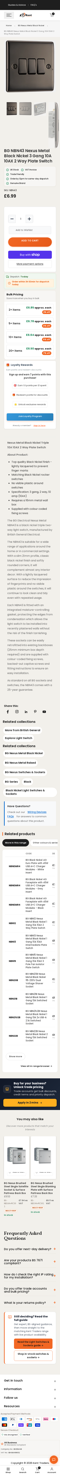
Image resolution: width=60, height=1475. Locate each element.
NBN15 (12, 961)
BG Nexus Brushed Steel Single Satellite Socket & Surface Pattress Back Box (16, 1188)
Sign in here (40, 425)
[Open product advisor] (54, 1460)
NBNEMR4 (14, 866)
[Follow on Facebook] (8, 712)
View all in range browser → (36, 1066)
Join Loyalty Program (30, 416)
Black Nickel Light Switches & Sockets (25, 792)
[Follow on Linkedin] (26, 712)
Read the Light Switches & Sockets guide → (33, 1343)
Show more (15, 1056)
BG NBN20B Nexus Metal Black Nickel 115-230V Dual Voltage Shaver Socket (36, 980)
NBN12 (12, 923)
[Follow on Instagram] (16, 711)
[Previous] (7, 69)
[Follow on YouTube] (44, 712)
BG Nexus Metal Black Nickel (31, 25)
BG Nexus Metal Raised (20, 763)
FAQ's (34, 4)
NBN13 (12, 941)
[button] (30, 66)
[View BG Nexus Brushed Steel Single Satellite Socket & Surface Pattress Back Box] (16, 1157)
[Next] (52, 69)
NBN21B (13, 998)
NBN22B (13, 1036)
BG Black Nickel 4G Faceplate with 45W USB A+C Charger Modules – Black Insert (37, 905)
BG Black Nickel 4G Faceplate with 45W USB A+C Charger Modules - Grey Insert (37, 886)
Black (27, 782)
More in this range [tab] (15, 842)
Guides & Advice (17, 4)
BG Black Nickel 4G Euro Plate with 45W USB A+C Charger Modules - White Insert (37, 866)
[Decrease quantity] (12, 219)
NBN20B (13, 980)
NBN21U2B (14, 1017)
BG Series (11, 782)
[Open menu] (9, 15)
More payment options (30, 264)
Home (9, 25)
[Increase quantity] (29, 219)
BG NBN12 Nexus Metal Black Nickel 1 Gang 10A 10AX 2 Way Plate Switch (36, 923)
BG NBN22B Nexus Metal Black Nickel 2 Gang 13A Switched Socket (37, 1036)
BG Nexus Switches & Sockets (25, 772)
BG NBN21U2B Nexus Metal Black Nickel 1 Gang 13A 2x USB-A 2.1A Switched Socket (36, 1017)
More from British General (22, 730)
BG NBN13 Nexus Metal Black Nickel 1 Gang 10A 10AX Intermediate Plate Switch (36, 942)
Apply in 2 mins (28, 1102)
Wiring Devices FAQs (26, 814)
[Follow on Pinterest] (35, 711)
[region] (30, 69)
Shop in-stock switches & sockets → (33, 1355)
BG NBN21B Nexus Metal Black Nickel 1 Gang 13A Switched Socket (36, 999)
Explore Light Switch (18, 738)
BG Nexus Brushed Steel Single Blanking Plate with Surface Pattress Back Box (43, 1188)
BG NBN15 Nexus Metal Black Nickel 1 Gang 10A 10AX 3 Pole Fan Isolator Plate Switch (36, 961)
